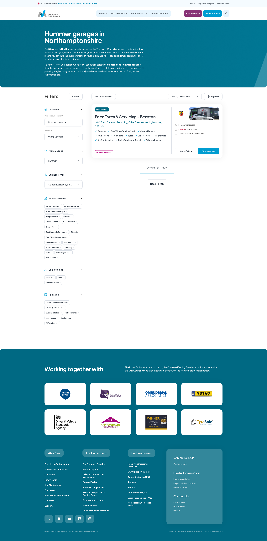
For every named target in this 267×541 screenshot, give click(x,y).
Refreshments (71, 313)
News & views (180, 487)
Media (176, 510)
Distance (48, 130)
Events (131, 487)
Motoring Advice (181, 479)
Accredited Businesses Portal (139, 504)
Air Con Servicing (52, 206)
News (192, 3)
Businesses (179, 506)
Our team (49, 500)
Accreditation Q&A (137, 492)
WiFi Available (51, 323)
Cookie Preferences (185, 531)
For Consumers (118, 13)
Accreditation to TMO (139, 477)
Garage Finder (89, 482)
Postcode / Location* (53, 115)
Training (132, 482)
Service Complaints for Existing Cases (94, 493)
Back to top (157, 183)
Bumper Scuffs (52, 217)
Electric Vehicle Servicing (55, 232)
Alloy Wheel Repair (71, 206)
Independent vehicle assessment (92, 475)
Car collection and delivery (56, 303)
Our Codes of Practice (93, 464)
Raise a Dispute (90, 469)
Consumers (179, 502)
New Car (49, 278)
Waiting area (66, 318)
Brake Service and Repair (55, 211)
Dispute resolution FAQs (140, 497)
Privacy (199, 531)
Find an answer (193, 13)
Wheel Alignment (62, 253)
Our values (49, 474)
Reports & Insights (206, 3)
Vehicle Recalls (223, 3)
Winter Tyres (51, 258)
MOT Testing (69, 242)
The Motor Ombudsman (56, 464)
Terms (206, 531)
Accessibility (217, 531)
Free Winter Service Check (56, 237)
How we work (51, 479)
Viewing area (51, 318)
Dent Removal (69, 222)
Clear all (75, 96)
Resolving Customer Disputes (138, 465)
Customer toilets (53, 313)
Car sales (66, 217)
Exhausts (74, 232)
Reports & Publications (184, 483)
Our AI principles (52, 485)
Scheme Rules (89, 505)
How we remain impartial (56, 495)
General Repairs (52, 242)
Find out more (208, 151)
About (102, 13)
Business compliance (92, 487)
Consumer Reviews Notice (95, 510)
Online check (180, 464)
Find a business (213, 13)
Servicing (68, 247)
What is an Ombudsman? (57, 469)
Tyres (48, 253)
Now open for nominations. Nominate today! (77, 3)
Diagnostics (50, 227)
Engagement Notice (92, 500)
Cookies (171, 531)
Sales (60, 278)
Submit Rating (186, 151)
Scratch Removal (52, 247)
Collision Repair (52, 222)
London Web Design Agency (55, 531)
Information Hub (159, 13)
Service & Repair (52, 283)
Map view (215, 96)
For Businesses (138, 13)
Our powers (50, 490)
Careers (48, 505)
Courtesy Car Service (54, 308)
